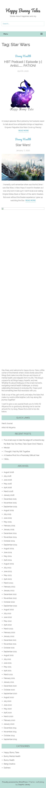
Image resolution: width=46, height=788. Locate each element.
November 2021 (10, 644)
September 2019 (10, 739)
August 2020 (9, 697)
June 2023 (8, 571)
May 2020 (8, 709)
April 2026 (8, 488)
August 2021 (9, 655)
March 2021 (8, 674)
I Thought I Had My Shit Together (17, 451)
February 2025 (9, 526)
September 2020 (10, 694)
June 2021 (8, 663)
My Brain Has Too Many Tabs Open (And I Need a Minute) (23, 446)
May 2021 (7, 667)
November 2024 (10, 537)
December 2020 (10, 686)
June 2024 (8, 552)
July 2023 (7, 568)
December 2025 (10, 499)
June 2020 (8, 705)
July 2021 (7, 659)
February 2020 (9, 720)
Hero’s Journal (7, 423)
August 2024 (9, 549)
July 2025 (7, 514)
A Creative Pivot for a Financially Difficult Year (21, 455)
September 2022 (10, 606)
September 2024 (10, 545)
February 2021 (9, 678)
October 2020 (9, 690)
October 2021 (9, 648)
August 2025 (9, 510)
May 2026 (8, 484)
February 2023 (9, 587)
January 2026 (9, 495)
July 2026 (7, 476)
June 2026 (8, 480)
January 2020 (9, 724)
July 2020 (7, 701)
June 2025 (8, 518)
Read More (24, 131)
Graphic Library (24, 785)
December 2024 (10, 533)
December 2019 (10, 728)
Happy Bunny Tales (23, 10)
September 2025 (10, 507)
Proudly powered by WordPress (15, 782)
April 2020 (8, 713)
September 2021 (10, 652)
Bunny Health (23, 56)
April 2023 (8, 579)
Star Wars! (23, 145)
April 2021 (7, 671)
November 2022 (10, 598)
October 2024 (9, 541)
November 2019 (10, 732)
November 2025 (10, 503)
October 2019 (9, 735)
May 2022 (8, 621)
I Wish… (6, 459)
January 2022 (9, 636)
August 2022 (9, 610)
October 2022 (9, 602)
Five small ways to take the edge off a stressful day (24, 440)
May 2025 (8, 522)
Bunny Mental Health (12, 756)
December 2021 (10, 640)
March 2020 (8, 716)
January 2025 (9, 529)
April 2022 (8, 625)
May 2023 (8, 575)
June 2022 (8, 617)
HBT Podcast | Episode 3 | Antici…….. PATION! (23, 63)
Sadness (7, 768)
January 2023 (9, 591)
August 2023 (9, 564)
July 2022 (7, 613)
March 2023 (8, 583)
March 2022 (8, 629)
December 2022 (10, 594)
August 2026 (9, 472)
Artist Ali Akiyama (8, 428)
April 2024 (8, 560)
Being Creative (9, 764)
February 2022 (9, 632)
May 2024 (8, 556)
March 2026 (8, 491)
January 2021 (9, 682)
